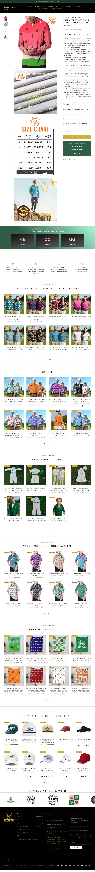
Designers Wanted (56, 8)
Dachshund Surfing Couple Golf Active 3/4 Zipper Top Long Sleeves (13, 349)
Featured (29, 6)
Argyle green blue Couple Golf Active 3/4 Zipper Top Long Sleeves (13, 318)
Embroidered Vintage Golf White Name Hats (29, 740)
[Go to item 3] (6, 30)
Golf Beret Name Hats (65, 739)
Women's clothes (53, 6)
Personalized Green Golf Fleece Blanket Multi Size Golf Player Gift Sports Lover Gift (59, 658)
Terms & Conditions (22, 832)
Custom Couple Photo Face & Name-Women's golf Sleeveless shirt (58, 433)
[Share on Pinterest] (71, 159)
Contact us (20, 820)
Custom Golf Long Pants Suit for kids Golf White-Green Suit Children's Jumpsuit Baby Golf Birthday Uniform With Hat (13, 488)
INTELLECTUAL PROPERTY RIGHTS (27, 839)
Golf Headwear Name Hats (84, 740)
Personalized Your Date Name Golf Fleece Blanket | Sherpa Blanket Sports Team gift (81, 658)
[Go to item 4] (6, 36)
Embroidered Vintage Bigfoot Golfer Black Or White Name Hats (29, 770)
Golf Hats (29, 716)
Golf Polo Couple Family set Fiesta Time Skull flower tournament (13, 401)
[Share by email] (74, 159)
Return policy (39, 823)
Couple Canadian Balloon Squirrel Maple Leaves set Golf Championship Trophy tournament (13, 433)
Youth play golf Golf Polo (13, 603)
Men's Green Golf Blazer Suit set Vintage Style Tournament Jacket (13, 520)
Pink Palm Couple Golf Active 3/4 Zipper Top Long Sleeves (81, 317)
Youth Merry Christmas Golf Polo (81, 604)
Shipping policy (39, 820)
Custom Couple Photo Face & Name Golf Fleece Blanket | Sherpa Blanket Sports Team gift (13, 690)
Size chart (38, 826)
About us (19, 816)
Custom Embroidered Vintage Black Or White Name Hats (66, 770)
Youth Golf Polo (67, 6)
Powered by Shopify (45, 865)
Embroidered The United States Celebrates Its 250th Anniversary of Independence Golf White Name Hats (11, 770)
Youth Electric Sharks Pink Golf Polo (36, 574)
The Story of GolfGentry (23, 829)
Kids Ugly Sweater (58, 546)
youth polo (32, 546)
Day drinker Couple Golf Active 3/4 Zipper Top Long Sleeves (58, 349)
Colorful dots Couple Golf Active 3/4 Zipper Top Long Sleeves (81, 349)
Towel (68, 716)
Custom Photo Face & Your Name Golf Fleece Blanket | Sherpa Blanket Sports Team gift (59, 690)
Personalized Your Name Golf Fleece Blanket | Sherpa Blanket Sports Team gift (36, 690)
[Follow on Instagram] (8, 860)
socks (44, 716)
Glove (56, 716)
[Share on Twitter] (69, 159)
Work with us (42, 8)
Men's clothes (39, 6)
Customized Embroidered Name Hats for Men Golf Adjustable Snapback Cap (48, 770)
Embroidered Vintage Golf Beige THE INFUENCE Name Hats (47, 741)
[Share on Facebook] (67, 159)
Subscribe (76, 847)
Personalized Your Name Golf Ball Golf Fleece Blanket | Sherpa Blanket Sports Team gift (13, 658)
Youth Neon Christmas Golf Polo (36, 604)
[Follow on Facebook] (4, 860)
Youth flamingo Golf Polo (81, 573)
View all (47, 359)
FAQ (18, 823)
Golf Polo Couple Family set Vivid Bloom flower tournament (36, 433)
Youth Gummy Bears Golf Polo (59, 573)
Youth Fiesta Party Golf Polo (58, 603)
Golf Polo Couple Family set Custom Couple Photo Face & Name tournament (36, 401)
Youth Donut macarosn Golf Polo (13, 574)
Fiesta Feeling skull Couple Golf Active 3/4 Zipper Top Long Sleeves (36, 349)
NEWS (18, 836)
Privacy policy (39, 816)
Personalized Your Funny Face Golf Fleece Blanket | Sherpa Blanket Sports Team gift (36, 658)
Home (21, 6)
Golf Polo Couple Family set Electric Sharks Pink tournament (58, 401)
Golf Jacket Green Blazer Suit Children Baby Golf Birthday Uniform (58, 520)
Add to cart (77, 137)
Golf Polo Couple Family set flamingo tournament (81, 432)
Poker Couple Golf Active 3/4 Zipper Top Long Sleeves (58, 317)
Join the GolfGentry (22, 826)
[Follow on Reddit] (12, 860)
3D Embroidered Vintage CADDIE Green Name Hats (11, 741)
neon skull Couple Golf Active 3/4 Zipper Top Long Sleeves (36, 318)
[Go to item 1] (6, 18)
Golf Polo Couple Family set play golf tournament (81, 400)
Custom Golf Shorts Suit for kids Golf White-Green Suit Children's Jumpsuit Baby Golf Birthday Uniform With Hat (36, 488)
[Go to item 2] (6, 24)
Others (77, 6)
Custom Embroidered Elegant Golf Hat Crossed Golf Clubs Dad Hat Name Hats (84, 770)
